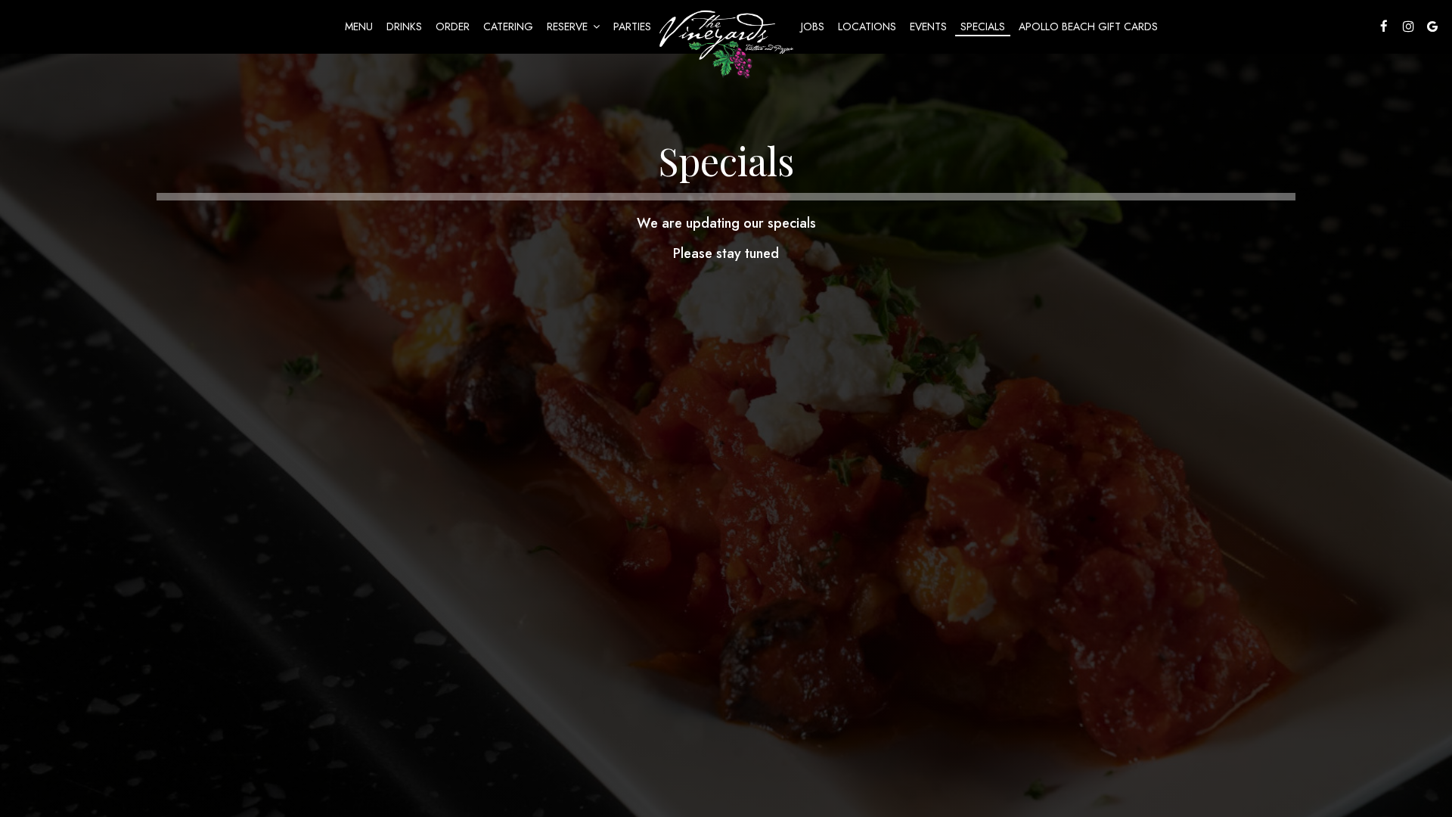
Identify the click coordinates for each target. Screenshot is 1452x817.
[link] (726, 42)
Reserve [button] (569, 26)
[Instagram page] (1408, 26)
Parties (632, 26)
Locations (867, 26)
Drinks (404, 26)
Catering (508, 26)
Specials (982, 26)
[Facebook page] (1384, 26)
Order (453, 26)
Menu (359, 26)
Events (928, 26)
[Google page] (1432, 26)
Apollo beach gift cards (1088, 26)
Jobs (812, 26)
